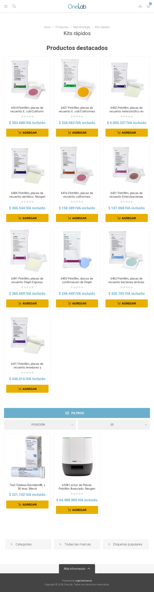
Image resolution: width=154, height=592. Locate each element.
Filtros (77, 413)
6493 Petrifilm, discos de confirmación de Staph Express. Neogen (77, 282)
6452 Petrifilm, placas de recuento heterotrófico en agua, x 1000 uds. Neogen (126, 111)
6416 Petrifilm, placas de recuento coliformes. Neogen (77, 196)
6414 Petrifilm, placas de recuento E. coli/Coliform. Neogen (27, 111)
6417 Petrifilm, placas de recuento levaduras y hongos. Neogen (27, 367)
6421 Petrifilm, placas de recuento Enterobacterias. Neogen (126, 196)
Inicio (47, 27)
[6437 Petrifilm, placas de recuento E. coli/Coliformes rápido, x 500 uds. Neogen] (77, 80)
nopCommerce (83, 580)
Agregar (29, 132)
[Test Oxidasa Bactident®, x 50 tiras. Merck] (27, 457)
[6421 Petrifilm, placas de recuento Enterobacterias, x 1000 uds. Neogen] (126, 165)
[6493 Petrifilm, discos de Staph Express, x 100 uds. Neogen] (77, 250)
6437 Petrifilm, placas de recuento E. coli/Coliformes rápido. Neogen (77, 111)
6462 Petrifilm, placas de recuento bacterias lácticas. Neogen (126, 282)
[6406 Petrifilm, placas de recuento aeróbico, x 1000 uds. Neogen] (27, 165)
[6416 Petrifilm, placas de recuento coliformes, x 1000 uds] (77, 165)
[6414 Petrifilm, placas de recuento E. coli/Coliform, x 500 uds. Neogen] (27, 80)
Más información (74, 568)
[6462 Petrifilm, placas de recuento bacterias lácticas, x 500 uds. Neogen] (126, 250)
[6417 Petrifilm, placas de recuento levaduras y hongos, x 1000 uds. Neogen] (27, 336)
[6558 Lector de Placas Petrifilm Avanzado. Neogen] (77, 457)
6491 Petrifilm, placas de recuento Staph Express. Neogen (27, 282)
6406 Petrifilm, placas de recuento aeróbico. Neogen (27, 194)
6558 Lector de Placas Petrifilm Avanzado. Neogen (77, 486)
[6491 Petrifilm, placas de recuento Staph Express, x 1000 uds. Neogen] (27, 250)
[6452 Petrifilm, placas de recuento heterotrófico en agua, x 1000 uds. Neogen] (126, 80)
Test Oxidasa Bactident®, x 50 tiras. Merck (27, 486)
